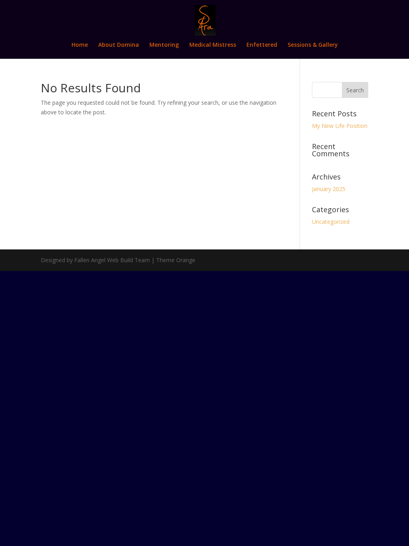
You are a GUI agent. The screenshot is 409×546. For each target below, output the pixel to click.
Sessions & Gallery (313, 45)
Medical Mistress (212, 45)
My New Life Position (339, 126)
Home (79, 45)
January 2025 (328, 189)
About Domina (118, 45)
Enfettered (261, 45)
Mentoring (164, 45)
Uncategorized (330, 221)
